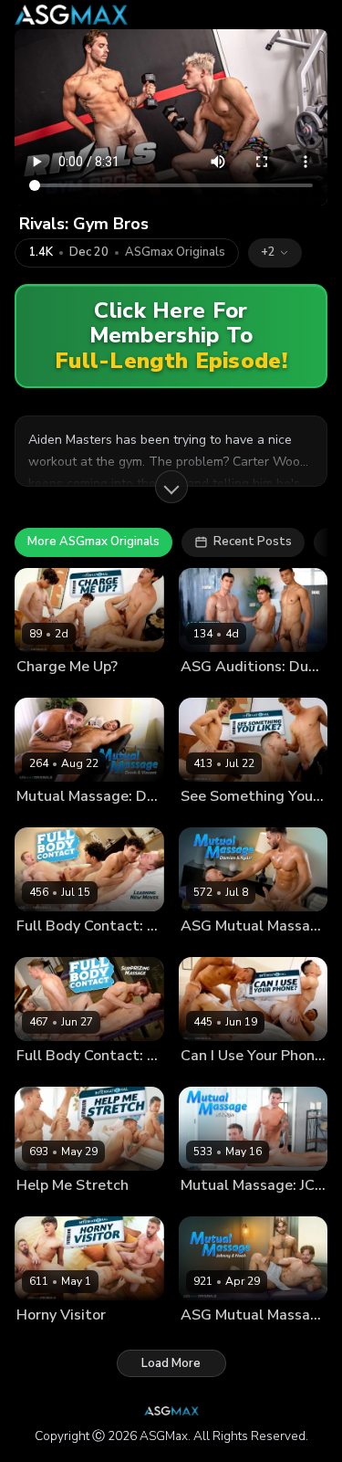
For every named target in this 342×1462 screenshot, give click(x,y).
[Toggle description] (171, 486)
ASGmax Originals (175, 252)
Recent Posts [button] (252, 541)
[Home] (71, 15)
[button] (275, 253)
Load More (171, 1363)
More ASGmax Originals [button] (93, 541)
